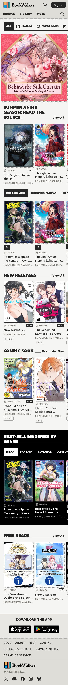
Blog (8, 643)
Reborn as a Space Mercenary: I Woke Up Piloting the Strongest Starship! (17, 258)
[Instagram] (31, 679)
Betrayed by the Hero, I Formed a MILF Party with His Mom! (48, 510)
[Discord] (14, 679)
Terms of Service (17, 655)
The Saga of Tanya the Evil (17, 177)
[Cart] (45, 5)
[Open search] (62, 14)
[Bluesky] (39, 679)
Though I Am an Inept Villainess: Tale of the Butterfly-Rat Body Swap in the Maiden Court (49, 175)
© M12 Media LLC (14, 671)
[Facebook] (22, 679)
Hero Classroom (46, 594)
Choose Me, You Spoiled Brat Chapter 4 (46, 410)
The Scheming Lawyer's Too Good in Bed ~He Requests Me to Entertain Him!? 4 (49, 331)
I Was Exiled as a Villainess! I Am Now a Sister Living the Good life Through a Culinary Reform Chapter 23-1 (18, 407)
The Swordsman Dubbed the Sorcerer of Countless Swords (18, 596)
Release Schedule (18, 649)
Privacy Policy (47, 649)
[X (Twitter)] (6, 679)
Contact (46, 643)
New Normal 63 (15, 330)
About (20, 643)
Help (32, 643)
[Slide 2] (34, 67)
